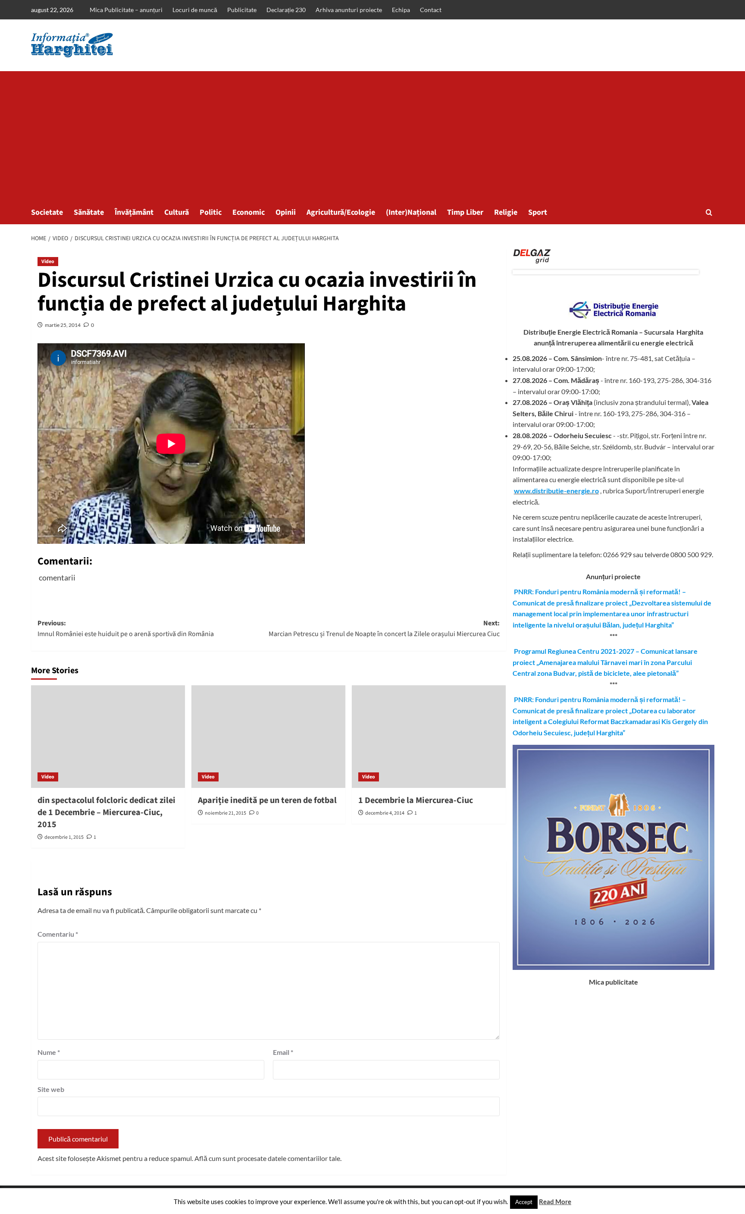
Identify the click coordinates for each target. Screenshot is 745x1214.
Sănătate (89, 212)
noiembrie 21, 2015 (225, 813)
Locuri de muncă (194, 9)
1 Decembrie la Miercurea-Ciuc (415, 800)
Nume (49, 1052)
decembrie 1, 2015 (64, 837)
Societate (47, 212)
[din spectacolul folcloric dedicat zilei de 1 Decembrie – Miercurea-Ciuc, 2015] (108, 736)
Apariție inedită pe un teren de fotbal (267, 800)
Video (47, 261)
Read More (555, 1201)
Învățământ (134, 212)
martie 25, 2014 (63, 325)
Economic (248, 212)
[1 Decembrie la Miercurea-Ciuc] (429, 736)
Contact (430, 9)
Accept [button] (523, 1201)
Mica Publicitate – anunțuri (126, 9)
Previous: (126, 628)
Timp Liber (465, 212)
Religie (505, 212)
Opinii (285, 212)
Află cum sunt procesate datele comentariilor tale (267, 1158)
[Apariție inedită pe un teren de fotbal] (268, 736)
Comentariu (58, 934)
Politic (211, 212)
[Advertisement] (372, 135)
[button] (709, 212)
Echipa (401, 9)
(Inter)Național (411, 212)
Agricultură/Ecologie (341, 212)
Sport (537, 212)
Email (283, 1052)
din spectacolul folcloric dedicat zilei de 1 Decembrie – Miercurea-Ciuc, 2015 (106, 812)
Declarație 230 (286, 9)
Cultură (176, 212)
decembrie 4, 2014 (384, 813)
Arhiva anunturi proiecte (349, 9)
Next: (384, 628)
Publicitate (242, 9)
